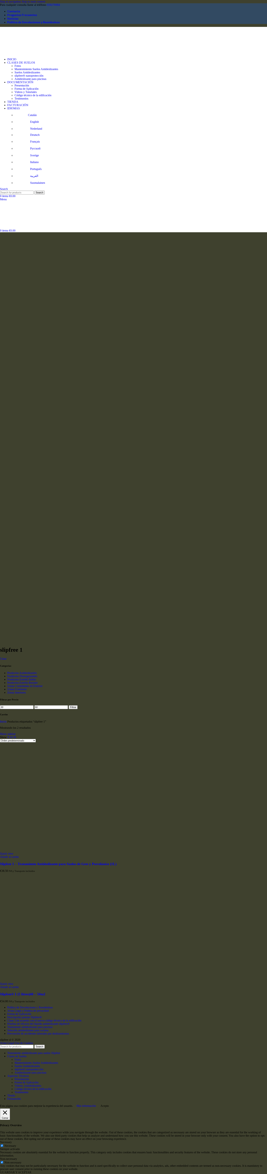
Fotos (18, 65)
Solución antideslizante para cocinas (27, 1030)
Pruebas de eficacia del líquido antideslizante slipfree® (38, 1023)
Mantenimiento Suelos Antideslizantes (36, 69)
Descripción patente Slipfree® (24, 1017)
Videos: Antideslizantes (28, 1085)
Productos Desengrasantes (22, 676)
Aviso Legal (7, 1043)
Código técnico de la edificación (33, 95)
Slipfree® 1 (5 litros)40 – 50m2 (22, 994)
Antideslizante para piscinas (30, 78)
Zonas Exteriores (17, 689)
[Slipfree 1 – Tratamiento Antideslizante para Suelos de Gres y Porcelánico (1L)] (54, 850)
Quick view (6, 853)
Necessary (10, 1145)
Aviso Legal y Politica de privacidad (28, 1010)
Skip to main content (33, 1)
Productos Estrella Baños (21, 679)
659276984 (53, 4)
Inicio (3, 721)
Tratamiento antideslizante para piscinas (29, 1027)
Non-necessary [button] (8, 1158)
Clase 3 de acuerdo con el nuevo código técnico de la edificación (44, 1020)
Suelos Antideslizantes (27, 72)
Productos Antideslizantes (22, 672)
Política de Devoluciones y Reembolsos (30, 1007)
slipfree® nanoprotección (29, 75)
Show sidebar (8, 733)
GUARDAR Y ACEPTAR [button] (15, 1172)
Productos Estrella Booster (22, 682)
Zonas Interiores (16, 692)
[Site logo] (18, 53)
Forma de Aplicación (27, 88)
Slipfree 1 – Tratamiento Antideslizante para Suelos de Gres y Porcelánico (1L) (58, 864)
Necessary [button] (6, 1142)
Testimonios (21, 98)
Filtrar (73, 707)
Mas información (86, 1105)
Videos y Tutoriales (26, 92)
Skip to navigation (11, 1)
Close (3, 658)
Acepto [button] (104, 1105)
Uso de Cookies (24, 1043)
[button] (9, 856)
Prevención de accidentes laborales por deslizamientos (38, 1033)
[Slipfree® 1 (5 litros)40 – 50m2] (54, 980)
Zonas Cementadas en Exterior (25, 686)
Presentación (22, 85)
